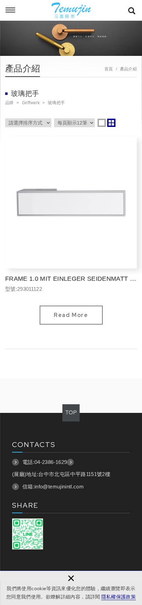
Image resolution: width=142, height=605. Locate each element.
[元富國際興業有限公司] (71, 10)
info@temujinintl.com (59, 486)
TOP (71, 412)
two (111, 123)
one (102, 123)
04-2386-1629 (50, 462)
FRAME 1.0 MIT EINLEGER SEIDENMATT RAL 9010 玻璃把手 (71, 231)
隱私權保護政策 (118, 596)
